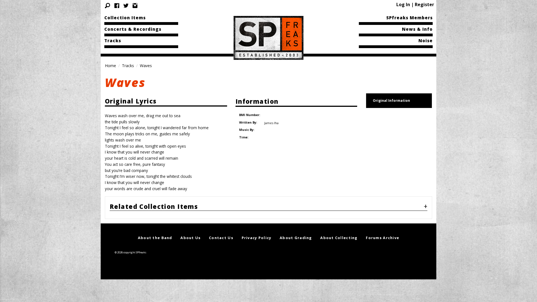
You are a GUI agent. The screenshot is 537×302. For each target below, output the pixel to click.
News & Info (417, 29)
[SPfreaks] (268, 37)
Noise (425, 40)
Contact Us (221, 237)
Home (110, 65)
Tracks (112, 40)
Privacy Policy (257, 237)
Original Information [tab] (391, 100)
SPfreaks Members (409, 17)
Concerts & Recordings (132, 29)
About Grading (296, 237)
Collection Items (125, 17)
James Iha (271, 123)
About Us (190, 237)
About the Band (155, 237)
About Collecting (338, 237)
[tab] (268, 207)
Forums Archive (382, 237)
